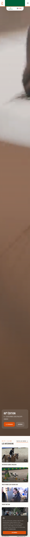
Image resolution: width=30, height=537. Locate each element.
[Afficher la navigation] (27, 3)
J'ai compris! (14, 532)
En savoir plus (12, 528)
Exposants (10, 424)
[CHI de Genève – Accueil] (2, 3)
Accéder (20, 424)
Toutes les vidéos (21, 441)
